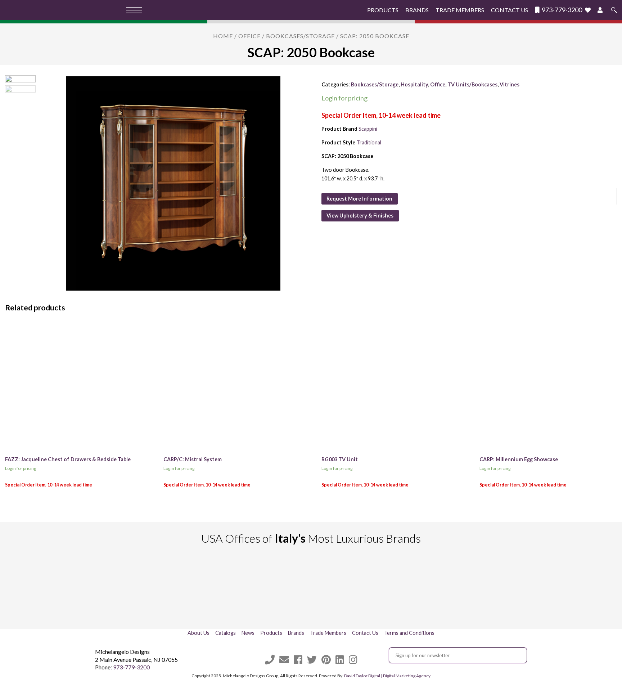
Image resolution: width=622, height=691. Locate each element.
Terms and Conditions (409, 633)
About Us (198, 633)
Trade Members (460, 9)
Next (532, 588)
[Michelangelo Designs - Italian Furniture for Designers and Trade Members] (65, 10)
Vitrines (509, 84)
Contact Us (509, 9)
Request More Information (359, 199)
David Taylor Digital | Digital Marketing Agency (387, 675)
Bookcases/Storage (300, 35)
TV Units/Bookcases (472, 84)
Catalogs (225, 633)
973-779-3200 (561, 10)
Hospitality (414, 84)
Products (382, 9)
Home (223, 35)
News (248, 633)
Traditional (368, 142)
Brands (417, 9)
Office (249, 35)
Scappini (368, 129)
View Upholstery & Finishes (359, 215)
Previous (90, 588)
